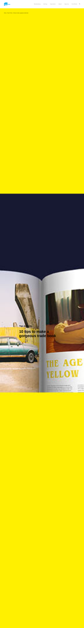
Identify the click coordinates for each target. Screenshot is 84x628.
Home (5, 12)
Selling (45, 4)
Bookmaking (37, 4)
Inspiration (53, 4)
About (60, 4)
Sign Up (67, 4)
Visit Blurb (74, 4)
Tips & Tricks (9, 12)
